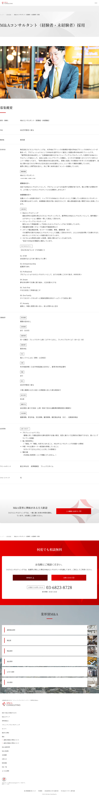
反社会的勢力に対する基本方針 (52, 791)
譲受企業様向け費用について (11, 743)
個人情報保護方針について (30, 791)
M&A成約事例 (6, 747)
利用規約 (40, 791)
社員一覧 (4, 767)
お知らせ (4, 759)
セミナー (4, 729)
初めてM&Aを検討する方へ (9, 713)
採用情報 (8, 15)
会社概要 (4, 755)
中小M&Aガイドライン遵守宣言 (68, 791)
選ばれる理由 (5, 732)
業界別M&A (5, 721)
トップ (2, 15)
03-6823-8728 (59, 587)
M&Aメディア (6, 717)
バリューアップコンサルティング (11, 725)
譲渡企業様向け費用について (11, 740)
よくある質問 (5, 771)
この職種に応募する (72, 511)
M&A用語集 (5, 751)
